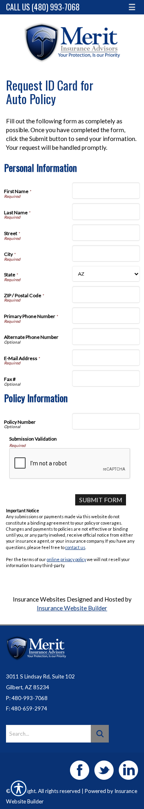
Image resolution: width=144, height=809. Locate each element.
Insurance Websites (39, 599)
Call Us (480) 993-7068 (43, 7)
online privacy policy (66, 559)
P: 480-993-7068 (27, 698)
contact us (75, 547)
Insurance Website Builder (72, 608)
